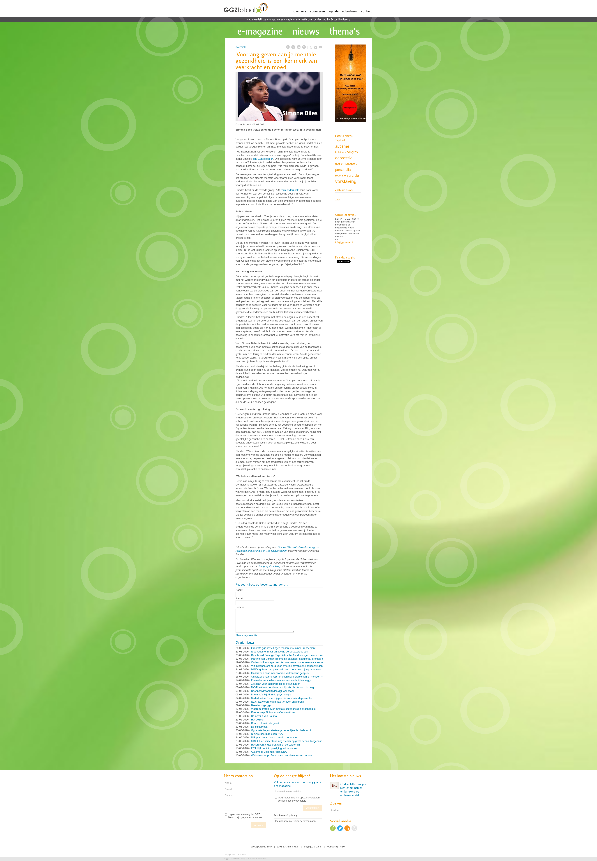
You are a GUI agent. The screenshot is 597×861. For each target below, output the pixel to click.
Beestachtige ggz (261, 705)
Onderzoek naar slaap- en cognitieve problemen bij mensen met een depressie (296, 676)
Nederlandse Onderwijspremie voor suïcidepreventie (281, 698)
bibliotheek (340, 152)
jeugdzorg (351, 163)
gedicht (339, 163)
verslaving (345, 181)
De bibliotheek (259, 726)
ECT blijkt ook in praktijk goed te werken (274, 748)
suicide (353, 175)
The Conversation (263, 158)
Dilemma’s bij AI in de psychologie (271, 694)
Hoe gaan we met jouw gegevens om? (295, 821)
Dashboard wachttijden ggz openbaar (272, 691)
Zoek (337, 199)
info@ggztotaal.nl (344, 242)
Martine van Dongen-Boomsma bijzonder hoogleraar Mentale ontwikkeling (293, 658)
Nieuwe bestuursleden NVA (267, 733)
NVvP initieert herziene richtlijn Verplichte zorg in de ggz (284, 687)
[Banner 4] (350, 84)
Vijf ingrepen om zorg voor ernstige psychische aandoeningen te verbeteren (295, 665)
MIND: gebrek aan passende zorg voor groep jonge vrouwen (286, 669)
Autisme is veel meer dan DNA (269, 751)
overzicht (241, 47)
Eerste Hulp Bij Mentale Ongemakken (273, 712)
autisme (342, 146)
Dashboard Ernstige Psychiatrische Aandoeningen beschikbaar (287, 655)
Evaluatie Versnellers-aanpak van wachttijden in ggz (281, 680)
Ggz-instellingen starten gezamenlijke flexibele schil (281, 730)
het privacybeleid (296, 800)
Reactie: (240, 607)
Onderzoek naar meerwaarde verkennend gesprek (280, 673)
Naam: (239, 590)
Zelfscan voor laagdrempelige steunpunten (275, 683)
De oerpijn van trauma (264, 716)
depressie (343, 158)
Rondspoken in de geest (265, 723)
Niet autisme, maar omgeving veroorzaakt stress (279, 651)
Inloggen (226, 859)
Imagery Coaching (269, 566)
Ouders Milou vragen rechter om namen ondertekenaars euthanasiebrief (293, 662)
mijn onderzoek (290, 190)
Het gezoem (258, 719)
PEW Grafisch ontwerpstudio (257, 859)
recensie (340, 175)
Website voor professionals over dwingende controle (281, 755)
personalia (343, 170)
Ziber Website (235, 859)
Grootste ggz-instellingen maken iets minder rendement (283, 648)
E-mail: (240, 598)
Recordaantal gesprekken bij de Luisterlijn (275, 744)
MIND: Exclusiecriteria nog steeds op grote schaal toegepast (286, 741)
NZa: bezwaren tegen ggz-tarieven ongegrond (277, 701)
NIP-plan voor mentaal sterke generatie (274, 737)
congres (352, 152)
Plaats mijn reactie (246, 635)
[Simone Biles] (279, 96)
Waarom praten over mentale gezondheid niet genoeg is (283, 708)
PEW (342, 846)
